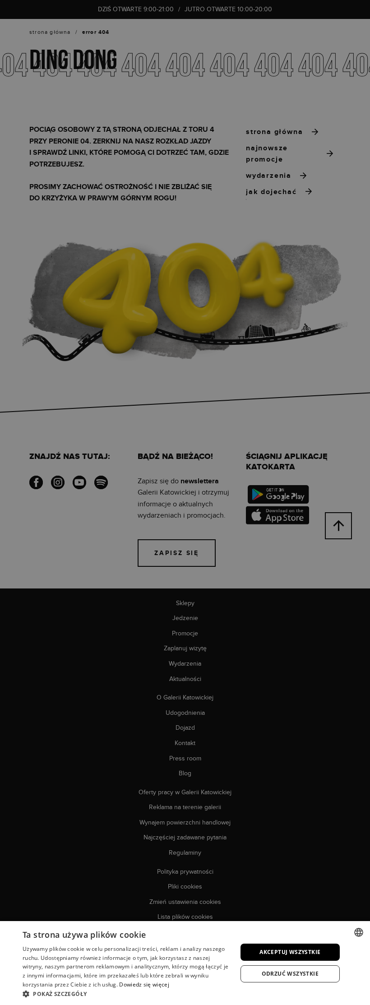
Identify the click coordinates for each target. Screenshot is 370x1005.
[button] (127, 993)
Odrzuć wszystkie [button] (290, 973)
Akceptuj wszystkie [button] (289, 952)
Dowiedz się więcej (144, 984)
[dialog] (185, 502)
